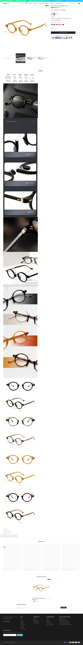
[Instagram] (6, 621)
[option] (25, 27)
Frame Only (53, 18)
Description (40, 70)
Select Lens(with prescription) (56, 20)
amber (33, 601)
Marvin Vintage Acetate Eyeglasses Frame (41, 598)
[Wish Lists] (76, 3)
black (34, 601)
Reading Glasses (58, 18)
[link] (12, 568)
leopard (36, 601)
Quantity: (52, 28)
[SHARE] (79, 33)
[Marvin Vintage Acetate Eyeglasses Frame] (41, 588)
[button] (5, 28)
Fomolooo (7, 642)
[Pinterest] (9, 621)
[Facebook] (4, 621)
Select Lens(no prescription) (66, 18)
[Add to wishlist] (77, 33)
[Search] (74, 3)
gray (37, 601)
